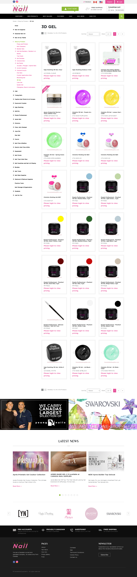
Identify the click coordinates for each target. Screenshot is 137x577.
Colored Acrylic (21, 70)
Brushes (17, 167)
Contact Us (73, 557)
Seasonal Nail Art (20, 33)
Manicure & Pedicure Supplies (24, 179)
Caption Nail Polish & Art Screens (25, 99)
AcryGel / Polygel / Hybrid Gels (26, 65)
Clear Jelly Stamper (21, 127)
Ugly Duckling (19, 107)
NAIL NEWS (80, 16)
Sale (71, 550)
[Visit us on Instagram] (17, 562)
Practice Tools (19, 183)
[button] (59, 495)
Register (109, 1)
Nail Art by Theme (20, 37)
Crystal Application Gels (24, 75)
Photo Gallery (45, 554)
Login (120, 1)
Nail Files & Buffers (21, 143)
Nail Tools (18, 171)
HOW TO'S (92, 16)
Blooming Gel (21, 77)
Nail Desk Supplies (20, 175)
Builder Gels (20, 49)
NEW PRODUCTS (32, 16)
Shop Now (18, 16)
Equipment (18, 151)
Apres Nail (18, 119)
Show (103, 34)
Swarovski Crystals (20, 103)
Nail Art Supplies (20, 29)
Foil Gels (19, 73)
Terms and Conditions (77, 552)
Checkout (88, 1)
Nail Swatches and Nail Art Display (25, 163)
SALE (70, 16)
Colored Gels (21, 61)
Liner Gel (19, 82)
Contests (73, 547)
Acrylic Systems (22, 68)
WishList (53, 67)
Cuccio (17, 139)
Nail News (44, 549)
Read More (16, 486)
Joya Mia (17, 131)
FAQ (42, 557)
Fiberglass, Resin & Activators (26, 87)
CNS (16, 91)
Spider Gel (20, 85)
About (43, 547)
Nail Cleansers (21, 46)
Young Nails (18, 95)
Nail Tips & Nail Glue (21, 159)
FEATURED (60, 16)
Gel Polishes (20, 58)
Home (14, 21)
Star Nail (17, 135)
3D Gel (19, 80)
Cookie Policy (74, 555)
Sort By (83, 34)
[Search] (121, 16)
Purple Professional (21, 115)
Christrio (17, 123)
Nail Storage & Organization (23, 187)
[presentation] (8, 513)
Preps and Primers (22, 44)
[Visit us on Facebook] (14, 562)
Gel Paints (20, 63)
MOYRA (17, 111)
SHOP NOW (34, 416)
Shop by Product (23, 21)
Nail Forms (18, 155)
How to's (44, 552)
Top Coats (20, 56)
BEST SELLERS (47, 16)
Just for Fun (18, 195)
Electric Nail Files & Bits (22, 147)
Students (17, 191)
